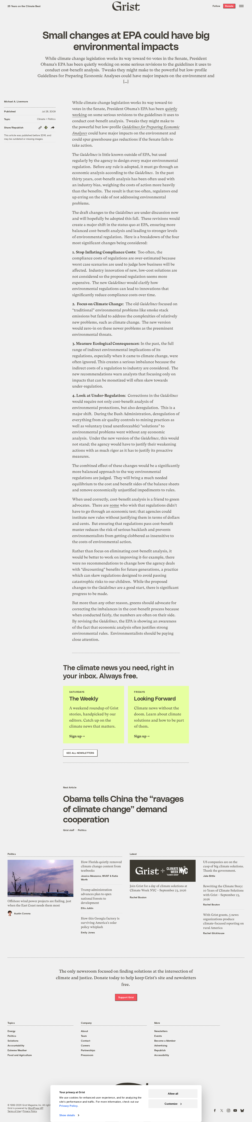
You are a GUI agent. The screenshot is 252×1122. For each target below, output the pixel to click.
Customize (171, 1103)
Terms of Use (14, 1111)
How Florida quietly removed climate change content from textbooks (101, 866)
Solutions (13, 1040)
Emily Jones (88, 932)
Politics (82, 830)
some (114, 505)
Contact (85, 1040)
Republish (160, 1050)
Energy (11, 1031)
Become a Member (165, 1040)
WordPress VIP (35, 1108)
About (84, 1031)
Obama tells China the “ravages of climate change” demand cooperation (123, 808)
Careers (85, 1045)
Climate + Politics (46, 118)
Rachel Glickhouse (213, 933)
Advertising (160, 1045)
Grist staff (68, 830)
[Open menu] (241, 6)
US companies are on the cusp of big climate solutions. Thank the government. (223, 866)
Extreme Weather (17, 1050)
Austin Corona (22, 913)
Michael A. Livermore (16, 101)
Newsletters (160, 1031)
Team (84, 1035)
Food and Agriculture (20, 1055)
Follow (216, 5)
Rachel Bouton (138, 897)
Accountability (16, 1045)
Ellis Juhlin (87, 908)
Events (158, 1035)
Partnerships (88, 1050)
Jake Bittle (209, 875)
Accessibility (161, 1055)
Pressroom (87, 1055)
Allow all (173, 1093)
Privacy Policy (30, 1111)
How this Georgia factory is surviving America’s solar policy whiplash (100, 923)
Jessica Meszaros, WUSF (95, 875)
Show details (67, 1115)
